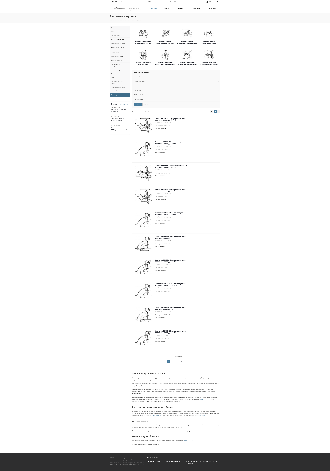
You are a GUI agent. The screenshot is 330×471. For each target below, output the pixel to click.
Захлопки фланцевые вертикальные (143, 63)
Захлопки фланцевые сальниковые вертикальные (187, 63)
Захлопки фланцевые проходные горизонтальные (165, 63)
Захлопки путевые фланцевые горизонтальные (187, 42)
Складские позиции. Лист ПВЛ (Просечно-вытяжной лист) (119, 130)
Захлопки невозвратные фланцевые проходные (143, 42)
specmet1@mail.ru (201, 415)
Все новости (124, 104)
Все (184, 362)
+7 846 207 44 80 (204, 399)
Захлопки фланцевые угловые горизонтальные (209, 63)
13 (181, 362)
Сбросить (146, 104)
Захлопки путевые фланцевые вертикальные (165, 42)
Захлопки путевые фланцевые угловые (209, 42)
